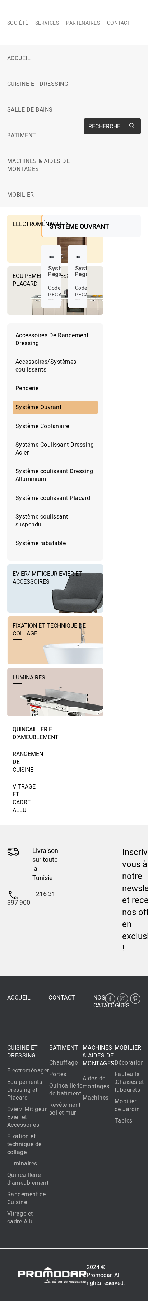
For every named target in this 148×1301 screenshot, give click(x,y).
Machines (96, 1097)
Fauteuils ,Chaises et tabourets (129, 1082)
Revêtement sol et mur (65, 1108)
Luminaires (22, 1163)
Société (17, 22)
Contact (118, 22)
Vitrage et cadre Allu (20, 1217)
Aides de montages (96, 1082)
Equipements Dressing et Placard (24, 1089)
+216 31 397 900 (31, 898)
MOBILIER (20, 194)
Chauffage (63, 1062)
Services (47, 22)
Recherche (104, 126)
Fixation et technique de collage (24, 1144)
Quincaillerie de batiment (66, 1089)
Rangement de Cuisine (26, 1198)
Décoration (129, 1062)
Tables (124, 1120)
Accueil (19, 58)
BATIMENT (21, 135)
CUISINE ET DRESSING (37, 84)
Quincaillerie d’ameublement (27, 1179)
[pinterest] (135, 998)
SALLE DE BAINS (30, 109)
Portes (57, 1074)
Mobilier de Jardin (127, 1105)
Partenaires (83, 22)
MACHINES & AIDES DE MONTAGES (38, 165)
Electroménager (28, 1070)
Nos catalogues (111, 1001)
